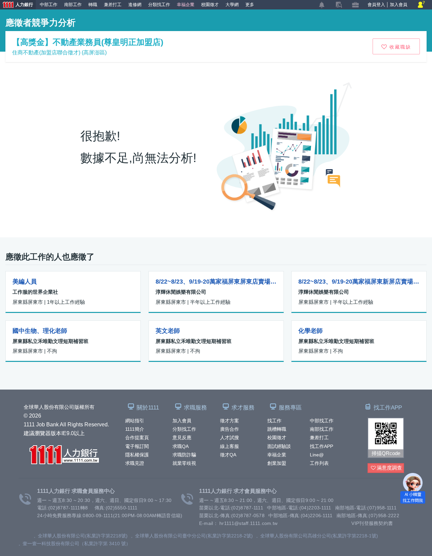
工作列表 (319, 463)
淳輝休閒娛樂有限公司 (181, 292)
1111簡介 (134, 429)
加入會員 (181, 420)
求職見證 (134, 463)
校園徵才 (276, 437)
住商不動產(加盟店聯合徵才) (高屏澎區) (59, 52)
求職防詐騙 (184, 454)
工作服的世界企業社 (35, 292)
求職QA (180, 446)
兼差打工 (319, 437)
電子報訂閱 (137, 446)
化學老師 (310, 330)
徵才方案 (229, 420)
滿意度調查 (389, 468)
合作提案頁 (137, 437)
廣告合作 (229, 429)
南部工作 (73, 4)
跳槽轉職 (276, 429)
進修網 (134, 4)
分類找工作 (184, 429)
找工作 (274, 420)
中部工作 (48, 4)
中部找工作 (321, 420)
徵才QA (228, 454)
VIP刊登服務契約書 (372, 523)
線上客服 (229, 446)
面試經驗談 (279, 446)
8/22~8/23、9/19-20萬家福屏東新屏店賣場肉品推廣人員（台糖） (359, 281)
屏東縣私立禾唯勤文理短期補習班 (50, 341)
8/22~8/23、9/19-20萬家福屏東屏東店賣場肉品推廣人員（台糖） (216, 281)
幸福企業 (276, 454)
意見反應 (181, 437)
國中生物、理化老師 (39, 330)
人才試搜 (229, 437)
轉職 (92, 4)
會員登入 (376, 4)
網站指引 (134, 420)
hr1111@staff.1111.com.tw (248, 523)
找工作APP (321, 446)
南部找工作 (321, 429)
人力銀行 (16, 5)
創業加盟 (276, 463)
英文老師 (168, 330)
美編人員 (24, 281)
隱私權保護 (137, 454)
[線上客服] (421, 5)
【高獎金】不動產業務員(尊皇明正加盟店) (87, 42)
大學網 (232, 4)
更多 (249, 4)
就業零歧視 (184, 463)
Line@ (317, 454)
